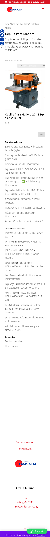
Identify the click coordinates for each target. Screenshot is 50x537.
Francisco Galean (12, 233)
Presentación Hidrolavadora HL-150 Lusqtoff (24, 221)
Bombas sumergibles (14, 341)
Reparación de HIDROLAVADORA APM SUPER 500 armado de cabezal (24, 171)
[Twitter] (2, 35)
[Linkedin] (2, 39)
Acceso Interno (25, 488)
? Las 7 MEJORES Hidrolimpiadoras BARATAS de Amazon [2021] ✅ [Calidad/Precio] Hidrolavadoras (24, 181)
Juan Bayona (10, 275)
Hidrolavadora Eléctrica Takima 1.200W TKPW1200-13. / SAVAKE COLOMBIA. (22, 308)
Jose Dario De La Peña (14, 317)
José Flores (9, 241)
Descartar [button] (41, 535)
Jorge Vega (9, 284)
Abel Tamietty (11, 292)
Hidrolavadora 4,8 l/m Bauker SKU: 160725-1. (25, 207)
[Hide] (1, 48)
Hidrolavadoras (11, 346)
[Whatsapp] (2, 44)
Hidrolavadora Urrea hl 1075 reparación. (22, 164)
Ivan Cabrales (11, 305)
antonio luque (11, 326)
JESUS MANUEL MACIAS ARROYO (19, 250)
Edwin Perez (10, 262)
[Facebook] (2, 31)
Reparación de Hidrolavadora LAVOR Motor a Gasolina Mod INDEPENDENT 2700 (24, 192)
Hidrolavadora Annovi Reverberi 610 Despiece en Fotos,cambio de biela (25, 285)
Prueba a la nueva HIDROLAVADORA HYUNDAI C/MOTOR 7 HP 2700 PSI (23, 296)
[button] (37, 531)
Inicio (7, 24)
